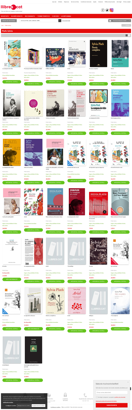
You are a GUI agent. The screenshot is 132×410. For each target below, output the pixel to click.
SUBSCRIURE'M (112, 405)
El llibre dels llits (50, 68)
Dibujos (91, 315)
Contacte (100, 1)
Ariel (68, 68)
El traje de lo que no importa (96, 167)
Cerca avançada (66, 20)
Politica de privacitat (110, 1)
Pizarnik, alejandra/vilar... (30, 72)
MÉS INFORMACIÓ (11, 279)
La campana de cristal (7, 167)
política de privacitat (120, 397)
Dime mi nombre (28, 167)
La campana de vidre (7, 68)
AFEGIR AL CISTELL (12, 82)
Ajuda (94, 1)
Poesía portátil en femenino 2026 (33, 68)
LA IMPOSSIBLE (66, 16)
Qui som (54, 1)
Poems (91, 266)
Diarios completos (51, 315)
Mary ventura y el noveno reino (54, 217)
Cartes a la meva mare (73, 118)
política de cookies (8, 402)
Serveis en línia (75, 1)
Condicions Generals (86, 1)
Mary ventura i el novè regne (118, 217)
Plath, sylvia (5, 72)
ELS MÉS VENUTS (17, 16)
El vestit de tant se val (73, 167)
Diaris (112, 68)
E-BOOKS (55, 16)
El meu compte (127, 1)
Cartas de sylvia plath (8, 217)
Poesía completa (93, 68)
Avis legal (119, 1)
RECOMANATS (30, 16)
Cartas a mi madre (50, 118)
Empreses (66, 1)
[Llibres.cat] (11, 10)
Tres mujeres (114, 315)
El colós (4, 266)
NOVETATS (5, 16)
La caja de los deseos (29, 315)
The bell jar (70, 266)
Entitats (60, 1)
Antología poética (116, 118)
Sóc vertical (114, 266)
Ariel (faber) (5, 365)
